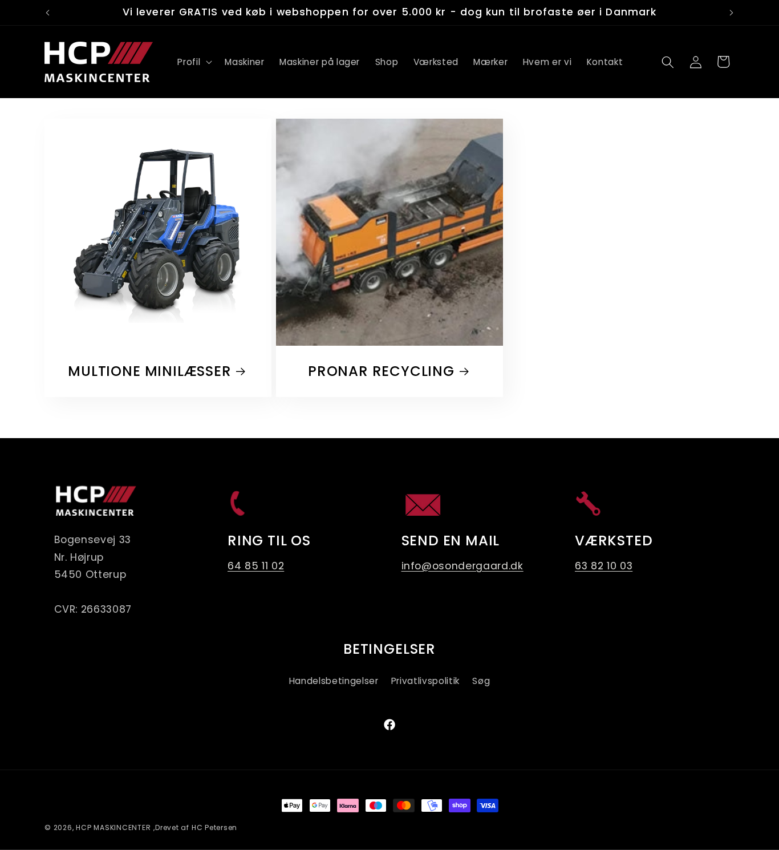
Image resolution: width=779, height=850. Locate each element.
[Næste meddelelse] (731, 13)
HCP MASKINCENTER (113, 827)
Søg (481, 681)
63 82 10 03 (603, 566)
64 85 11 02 (256, 566)
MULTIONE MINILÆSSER (149, 371)
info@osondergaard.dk (462, 566)
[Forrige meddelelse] (47, 13)
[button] (193, 62)
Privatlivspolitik (425, 681)
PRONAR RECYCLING (381, 371)
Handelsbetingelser (334, 681)
